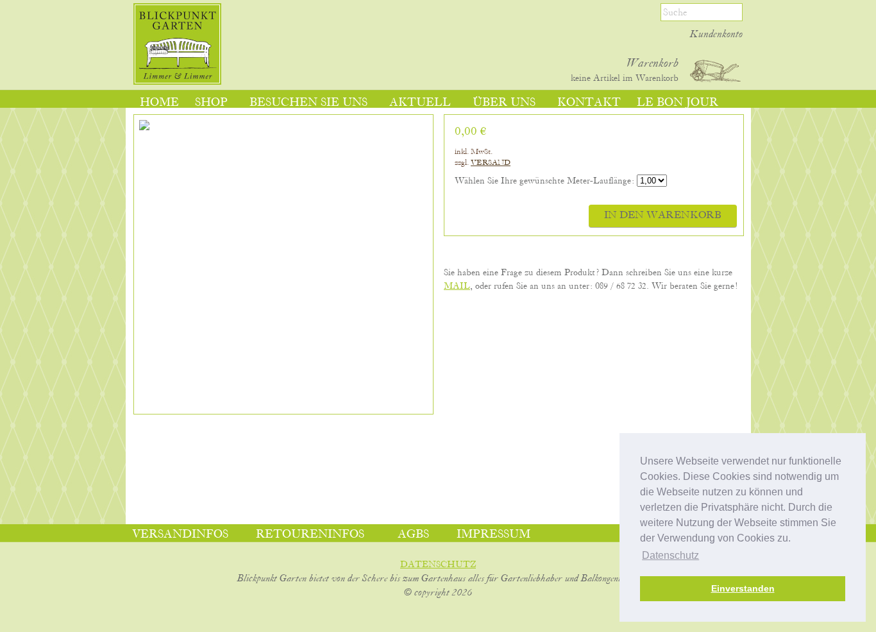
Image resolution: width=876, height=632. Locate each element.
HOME (159, 103)
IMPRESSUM (493, 534)
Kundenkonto (716, 34)
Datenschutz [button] (670, 555)
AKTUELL (420, 103)
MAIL (457, 286)
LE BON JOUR (677, 103)
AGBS (413, 534)
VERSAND (490, 162)
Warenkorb (652, 63)
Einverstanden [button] (743, 588)
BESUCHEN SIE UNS (308, 103)
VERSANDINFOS (180, 534)
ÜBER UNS (504, 103)
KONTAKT (589, 103)
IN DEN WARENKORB (662, 215)
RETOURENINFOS (310, 534)
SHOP (211, 103)
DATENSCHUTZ (438, 564)
